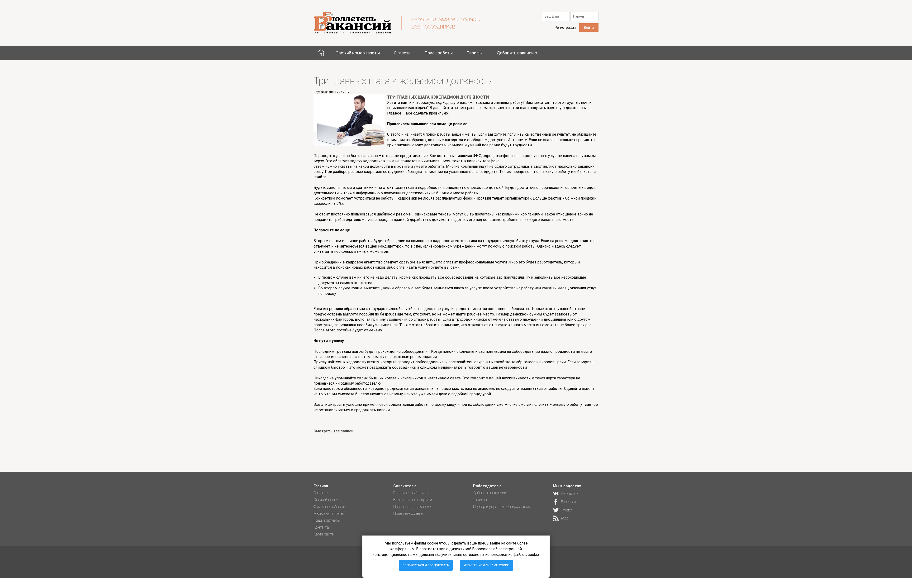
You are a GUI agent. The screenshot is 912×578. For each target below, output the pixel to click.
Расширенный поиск (410, 493)
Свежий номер (326, 499)
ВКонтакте (569, 493)
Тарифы (475, 52)
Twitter (566, 510)
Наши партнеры (327, 520)
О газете (402, 52)
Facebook (568, 502)
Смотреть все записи (333, 431)
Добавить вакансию (517, 52)
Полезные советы (408, 513)
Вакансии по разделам (412, 499)
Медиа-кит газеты (329, 513)
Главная (321, 53)
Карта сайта (324, 534)
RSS (564, 518)
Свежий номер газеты (358, 52)
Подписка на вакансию (412, 506)
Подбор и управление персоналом (502, 506)
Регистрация (565, 27)
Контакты (322, 527)
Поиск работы (438, 52)
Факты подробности (330, 506)
